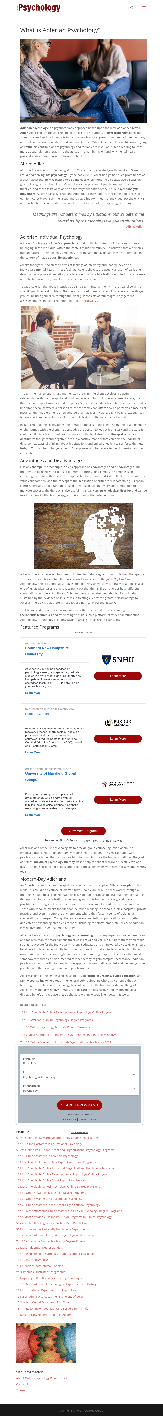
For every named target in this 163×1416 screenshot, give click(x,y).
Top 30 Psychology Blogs (32, 1260)
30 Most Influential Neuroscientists (39, 1247)
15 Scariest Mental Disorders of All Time (43, 1302)
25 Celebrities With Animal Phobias (39, 1266)
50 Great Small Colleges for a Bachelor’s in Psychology (52, 1223)
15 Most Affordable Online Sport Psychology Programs (52, 1180)
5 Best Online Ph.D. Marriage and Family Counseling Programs (57, 1138)
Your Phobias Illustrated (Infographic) (41, 1272)
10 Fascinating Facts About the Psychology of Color (49, 1296)
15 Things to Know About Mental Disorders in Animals (52, 1308)
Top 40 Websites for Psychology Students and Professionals (55, 1254)
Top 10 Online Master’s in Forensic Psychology (47, 1156)
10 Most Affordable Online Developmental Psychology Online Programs (67, 1012)
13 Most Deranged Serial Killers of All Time (44, 1315)
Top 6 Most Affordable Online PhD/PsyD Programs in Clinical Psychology (68, 1035)
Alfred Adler (135, 226)
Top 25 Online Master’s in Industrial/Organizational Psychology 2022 (65, 1042)
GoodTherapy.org (84, 301)
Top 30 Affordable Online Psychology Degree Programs (56, 1020)
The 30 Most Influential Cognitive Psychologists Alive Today (55, 1235)
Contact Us (23, 1384)
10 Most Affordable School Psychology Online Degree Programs (58, 1186)
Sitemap (21, 1390)
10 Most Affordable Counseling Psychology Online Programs (56, 1162)
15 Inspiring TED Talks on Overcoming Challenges (49, 1278)
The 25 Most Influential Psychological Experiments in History (56, 1284)
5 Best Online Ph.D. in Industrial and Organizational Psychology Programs (65, 1150)
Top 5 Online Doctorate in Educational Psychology (49, 1144)
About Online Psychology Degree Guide (42, 1378)
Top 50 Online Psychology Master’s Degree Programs (55, 1027)
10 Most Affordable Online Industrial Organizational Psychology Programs (65, 1168)
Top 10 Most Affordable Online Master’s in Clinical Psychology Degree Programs (69, 1211)
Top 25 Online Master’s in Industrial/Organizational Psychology (58, 1205)
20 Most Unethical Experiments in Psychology (46, 1290)
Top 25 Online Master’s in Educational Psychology (49, 1199)
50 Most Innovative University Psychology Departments (52, 1229)
